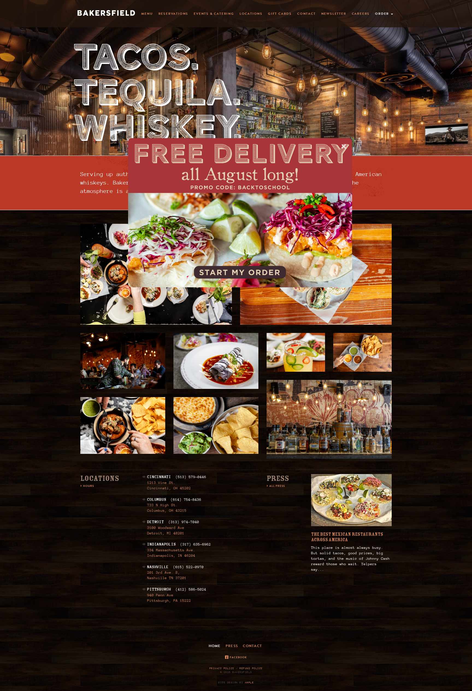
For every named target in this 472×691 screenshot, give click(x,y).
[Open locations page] (240, 212)
